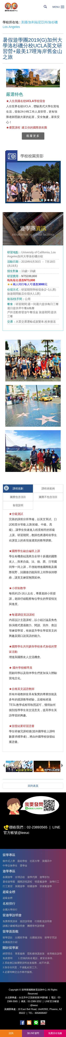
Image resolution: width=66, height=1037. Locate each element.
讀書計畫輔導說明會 (14, 925)
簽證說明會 (26, 921)
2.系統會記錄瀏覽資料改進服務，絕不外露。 (27, 962)
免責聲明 (7, 958)
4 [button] (52, 200)
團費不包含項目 (48, 496)
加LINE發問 (33, 1033)
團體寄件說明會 (36, 925)
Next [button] (62, 765)
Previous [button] (4, 765)
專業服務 (20, 953)
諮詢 (11, 1033)
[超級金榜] (19, 766)
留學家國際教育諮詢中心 (15, 7)
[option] (33, 182)
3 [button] (48, 200)
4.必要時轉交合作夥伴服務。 (18, 972)
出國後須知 (36, 937)
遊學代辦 (32, 877)
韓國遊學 (32, 886)
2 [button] (45, 200)
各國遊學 (7, 877)
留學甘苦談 (51, 937)
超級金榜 (7, 897)
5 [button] (55, 200)
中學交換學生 (10, 865)
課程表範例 (48, 488)
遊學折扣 (44, 877)
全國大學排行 (10, 909)
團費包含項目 (18, 496)
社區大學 (35, 861)
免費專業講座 (10, 921)
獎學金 (23, 865)
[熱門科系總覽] (47, 766)
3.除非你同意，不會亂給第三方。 (21, 967)
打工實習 (7, 886)
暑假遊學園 (9, 881)
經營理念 (7, 953)
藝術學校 (22, 861)
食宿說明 (18, 505)
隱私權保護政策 (36, 953)
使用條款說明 (54, 953)
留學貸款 (7, 937)
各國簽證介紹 (10, 942)
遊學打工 (54, 881)
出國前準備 (21, 937)
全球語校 (20, 877)
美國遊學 (20, 886)
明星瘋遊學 (41, 881)
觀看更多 (33, 135)
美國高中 (47, 861)
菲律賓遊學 (46, 886)
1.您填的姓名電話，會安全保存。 (36, 958)
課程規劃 (18, 488)
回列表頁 (33, 785)
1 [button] (42, 200)
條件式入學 (9, 861)
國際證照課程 (24, 881)
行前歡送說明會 (43, 921)
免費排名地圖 (55, 1033)
